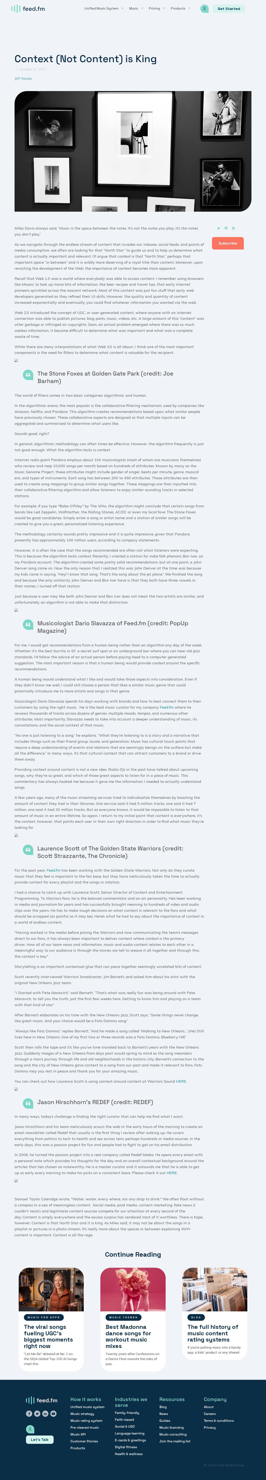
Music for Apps (44, 1317)
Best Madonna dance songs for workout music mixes (128, 1336)
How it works (85, 1399)
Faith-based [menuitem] (124, 1420)
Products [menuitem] (178, 8)
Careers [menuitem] (210, 1414)
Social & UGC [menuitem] (125, 1426)
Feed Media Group (230, 1465)
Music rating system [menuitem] (86, 1421)
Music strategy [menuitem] (82, 1414)
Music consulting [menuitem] (173, 1434)
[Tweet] (219, 230)
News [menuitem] (163, 1414)
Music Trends (123, 1317)
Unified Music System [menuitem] (101, 8)
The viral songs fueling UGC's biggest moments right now (48, 1336)
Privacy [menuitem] (210, 1428)
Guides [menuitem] (164, 1421)
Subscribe (228, 243)
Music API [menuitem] (78, 1434)
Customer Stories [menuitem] (84, 1441)
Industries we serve (131, 1402)
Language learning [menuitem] (129, 1433)
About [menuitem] (209, 1407)
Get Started (229, 8)
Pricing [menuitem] (154, 8)
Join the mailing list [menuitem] (174, 1441)
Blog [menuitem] (163, 1407)
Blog (196, 1317)
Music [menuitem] (133, 8)
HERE (181, 1081)
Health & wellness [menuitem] (129, 1454)
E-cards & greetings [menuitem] (130, 1440)
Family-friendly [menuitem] (127, 1413)
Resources (172, 1399)
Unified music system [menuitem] (87, 1407)
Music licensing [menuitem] (171, 1428)
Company (215, 1399)
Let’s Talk (40, 1439)
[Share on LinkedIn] (234, 230)
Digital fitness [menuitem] (126, 1447)
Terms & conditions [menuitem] (219, 1421)
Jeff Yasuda (23, 78)
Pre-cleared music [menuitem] (84, 1428)
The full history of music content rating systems (212, 1333)
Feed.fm (167, 707)
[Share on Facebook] (227, 230)
